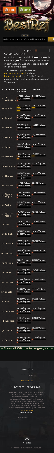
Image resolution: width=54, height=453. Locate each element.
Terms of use (27, 380)
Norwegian (10, 253)
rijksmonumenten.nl (15, 73)
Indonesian (10, 321)
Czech (8, 224)
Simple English (8, 195)
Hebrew (9, 282)
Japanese (10, 166)
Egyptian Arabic (9, 214)
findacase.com (12, 76)
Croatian (9, 311)
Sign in (27, 10)
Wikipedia (22, 417)
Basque (8, 340)
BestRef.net (21, 387)
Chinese (9, 176)
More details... (27, 410)
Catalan (9, 185)
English (8, 118)
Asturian (9, 156)
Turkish (9, 234)
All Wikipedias (10, 98)
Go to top (27, 443)
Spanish (9, 108)
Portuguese (11, 137)
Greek (8, 272)
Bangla (8, 292)
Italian (8, 147)
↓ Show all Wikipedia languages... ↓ (27, 348)
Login (12, 10)
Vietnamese (11, 243)
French (8, 127)
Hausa (8, 301)
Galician (9, 330)
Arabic (8, 205)
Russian (9, 263)
